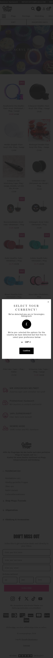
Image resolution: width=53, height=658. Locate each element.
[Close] (48, 302)
